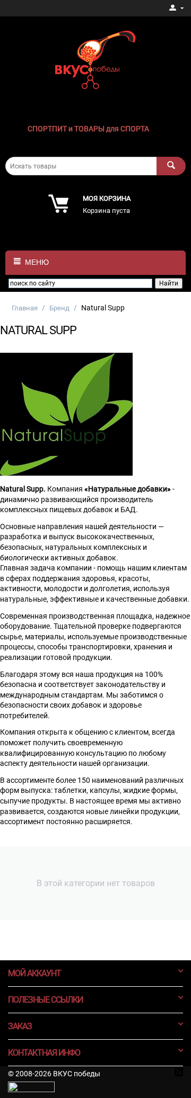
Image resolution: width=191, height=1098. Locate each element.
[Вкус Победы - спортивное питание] (95, 59)
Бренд (59, 308)
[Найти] (171, 166)
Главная (25, 308)
